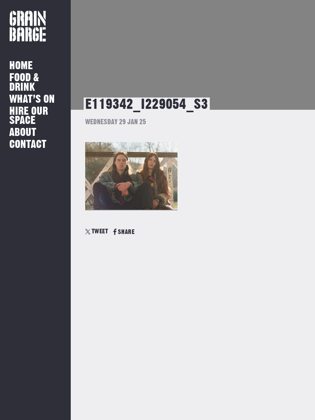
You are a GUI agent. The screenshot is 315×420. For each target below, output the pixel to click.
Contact (27, 144)
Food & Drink (24, 82)
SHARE (126, 232)
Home (21, 66)
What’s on (32, 99)
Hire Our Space (28, 116)
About (22, 132)
